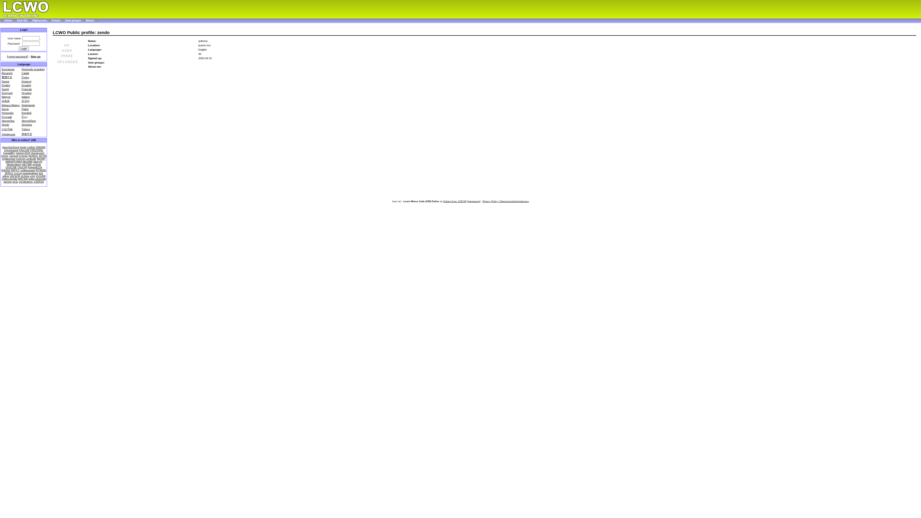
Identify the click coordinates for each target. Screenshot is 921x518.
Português (8, 113)
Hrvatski (26, 93)
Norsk (5, 109)
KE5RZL (33, 155)
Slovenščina (29, 120)
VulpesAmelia (9, 178)
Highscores (39, 20)
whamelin (40, 178)
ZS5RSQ (39, 181)
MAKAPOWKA (14, 161)
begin (23, 147)
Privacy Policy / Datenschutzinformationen (506, 201)
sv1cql (18, 173)
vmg (32, 176)
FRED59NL (36, 150)
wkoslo (8, 181)
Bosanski (7, 73)
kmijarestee (9, 158)
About (90, 20)
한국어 (26, 101)
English (6, 85)
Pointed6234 (35, 167)
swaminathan (30, 173)
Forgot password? (17, 56)
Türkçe (26, 129)
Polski (25, 109)
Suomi (5, 89)
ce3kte (31, 147)
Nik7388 (27, 164)
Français (27, 89)
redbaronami (27, 170)
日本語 (6, 101)
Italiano (26, 96)
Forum (56, 20)
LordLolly (31, 158)
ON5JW (22, 167)
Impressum (474, 201)
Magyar (6, 96)
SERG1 (9, 173)
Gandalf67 (9, 153)
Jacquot (13, 155)
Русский (7, 117)
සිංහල (25, 116)
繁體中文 (7, 77)
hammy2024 (23, 153)
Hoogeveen (37, 153)
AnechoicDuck (10, 147)
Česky (25, 77)
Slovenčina (8, 120)
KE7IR (43, 155)
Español (26, 85)
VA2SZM (15, 176)
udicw (5, 176)
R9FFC (15, 170)
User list (22, 20)
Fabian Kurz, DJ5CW (454, 201)
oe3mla (36, 164)
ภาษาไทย (7, 129)
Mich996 (28, 161)
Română (26, 113)
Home (8, 20)
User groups (73, 20)
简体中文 (27, 134)
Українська (8, 134)
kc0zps (23, 155)
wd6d (31, 178)
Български (8, 69)
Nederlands (28, 105)
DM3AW (40, 147)
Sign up (36, 56)
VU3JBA (40, 176)
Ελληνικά (7, 93)
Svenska (27, 124)
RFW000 (41, 170)
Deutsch (26, 81)
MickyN (37, 161)
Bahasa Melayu (11, 105)
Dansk (5, 81)
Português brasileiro (33, 69)
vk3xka (25, 176)
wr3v (15, 181)
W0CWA (23, 178)
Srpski (5, 124)
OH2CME (11, 167)
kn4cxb (20, 158)
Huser (4, 155)
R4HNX (5, 170)
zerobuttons (26, 181)
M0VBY (41, 158)
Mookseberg (14, 164)
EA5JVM (24, 150)
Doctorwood (11, 150)
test (41, 173)
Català (25, 73)
